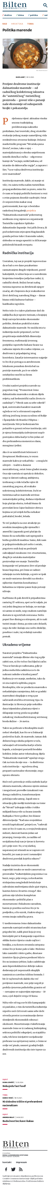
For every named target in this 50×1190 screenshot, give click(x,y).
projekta (31, 210)
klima (21, 15)
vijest (5, 1079)
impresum (21, 1162)
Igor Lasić (20, 77)
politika (34, 15)
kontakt (7, 1162)
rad (45, 15)
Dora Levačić (8, 1082)
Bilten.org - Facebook (6, 1169)
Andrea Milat (8, 1117)
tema (30, 23)
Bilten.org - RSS (20, 1169)
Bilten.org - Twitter (13, 1169)
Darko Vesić (8, 1098)
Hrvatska (17, 23)
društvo (8, 15)
